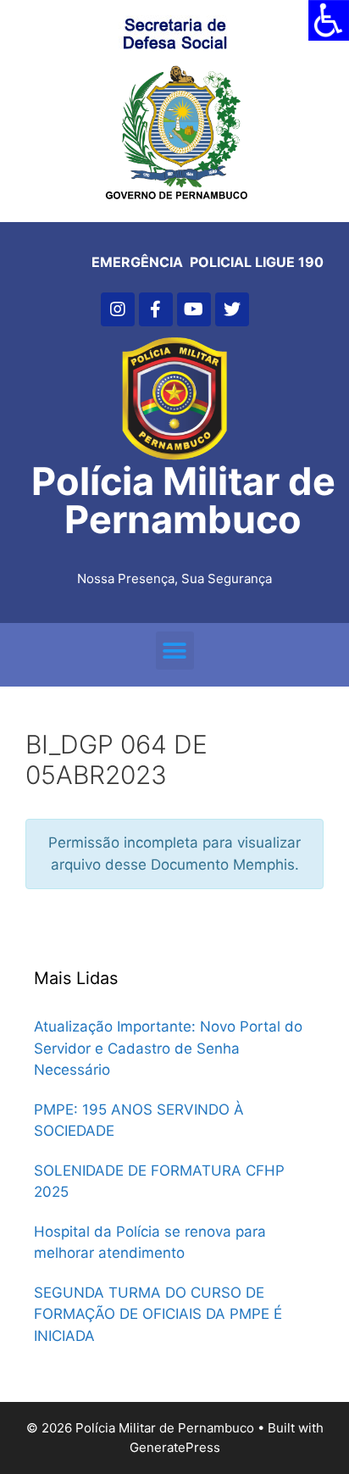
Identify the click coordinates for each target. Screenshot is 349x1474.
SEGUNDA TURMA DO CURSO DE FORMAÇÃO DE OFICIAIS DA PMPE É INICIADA (158, 1314)
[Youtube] (194, 309)
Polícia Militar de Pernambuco (183, 500)
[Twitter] (232, 309)
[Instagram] (118, 309)
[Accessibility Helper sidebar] (328, 20)
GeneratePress (175, 1447)
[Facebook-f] (156, 309)
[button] (175, 650)
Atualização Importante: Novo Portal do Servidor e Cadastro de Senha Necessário (168, 1048)
